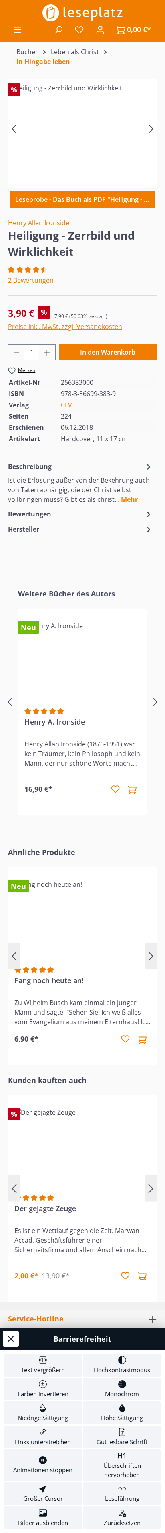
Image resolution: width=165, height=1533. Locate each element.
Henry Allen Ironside (38, 222)
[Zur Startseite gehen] (82, 12)
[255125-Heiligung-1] (82, 128)
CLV (66, 405)
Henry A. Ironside (54, 722)
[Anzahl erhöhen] (47, 352)
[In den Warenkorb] (132, 789)
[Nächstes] (151, 128)
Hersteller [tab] (23, 529)
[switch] (43, 1365)
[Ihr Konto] (100, 29)
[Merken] (115, 789)
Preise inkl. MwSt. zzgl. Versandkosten (65, 326)
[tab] (80, 482)
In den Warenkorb (107, 352)
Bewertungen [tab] (29, 514)
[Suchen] (58, 29)
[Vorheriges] (14, 128)
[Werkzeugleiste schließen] (11, 1339)
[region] (82, 128)
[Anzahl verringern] (16, 352)
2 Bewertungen (31, 280)
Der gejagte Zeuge (45, 1208)
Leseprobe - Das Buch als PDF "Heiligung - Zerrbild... (85, 199)
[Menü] (17, 29)
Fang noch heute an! (49, 980)
